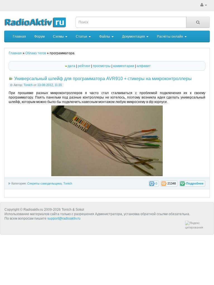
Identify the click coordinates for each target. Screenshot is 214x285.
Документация (134, 36)
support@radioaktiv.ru (64, 218)
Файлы (105, 36)
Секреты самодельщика (44, 183)
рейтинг (84, 66)
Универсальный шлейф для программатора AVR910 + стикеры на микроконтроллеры (103, 78)
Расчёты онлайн (170, 36)
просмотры (102, 66)
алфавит (144, 66)
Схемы (59, 36)
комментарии (123, 66)
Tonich (28, 85)
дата (71, 66)
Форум (39, 36)
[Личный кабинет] (203, 5)
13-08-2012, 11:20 (49, 85)
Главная (19, 36)
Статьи (82, 36)
